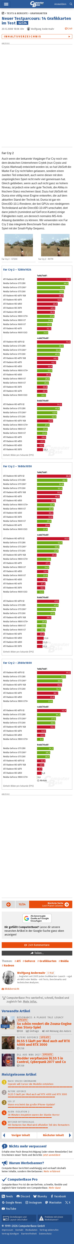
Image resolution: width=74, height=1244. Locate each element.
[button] (71, 4)
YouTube (11, 1208)
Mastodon (55, 1202)
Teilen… (39, 953)
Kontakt (19, 1230)
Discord (25, 1196)
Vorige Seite (6, 904)
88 (21, 1031)
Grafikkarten (38, 13)
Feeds (9, 1196)
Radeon (9, 965)
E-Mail (50, 973)
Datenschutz (45, 1233)
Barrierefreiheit (29, 1233)
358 (21, 1065)
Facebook (60, 1196)
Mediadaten (31, 1230)
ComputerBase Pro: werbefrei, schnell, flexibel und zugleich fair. (37, 999)
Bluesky (42, 1196)
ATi (18, 961)
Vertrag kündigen (10, 1233)
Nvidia (65, 961)
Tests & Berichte (17, 13)
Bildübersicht (12, 988)
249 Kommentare (38, 945)
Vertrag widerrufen (49, 1230)
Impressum (7, 1230)
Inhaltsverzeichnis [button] (22, 36)
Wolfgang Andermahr (31, 972)
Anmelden (60, 4)
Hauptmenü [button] (6, 4)
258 (21, 1048)
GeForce (30, 961)
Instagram (35, 1202)
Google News (14, 1202)
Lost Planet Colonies (52, 904)
